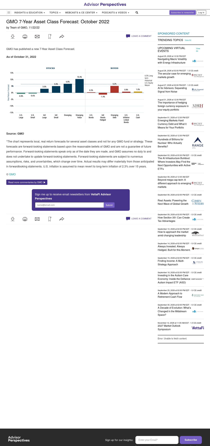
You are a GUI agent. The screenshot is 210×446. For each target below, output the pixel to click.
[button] (12, 36)
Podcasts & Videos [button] (115, 12)
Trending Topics (170, 39)
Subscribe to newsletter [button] (182, 12)
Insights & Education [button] (28, 12)
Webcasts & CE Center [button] (80, 12)
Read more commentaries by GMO (26, 182)
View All (188, 40)
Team (13, 27)
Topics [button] (54, 12)
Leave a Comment (141, 36)
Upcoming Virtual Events (171, 49)
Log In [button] (201, 12)
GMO (24, 27)
